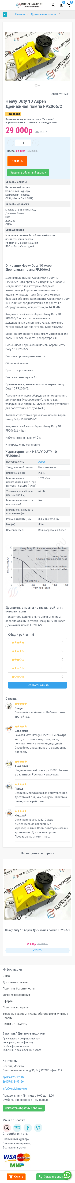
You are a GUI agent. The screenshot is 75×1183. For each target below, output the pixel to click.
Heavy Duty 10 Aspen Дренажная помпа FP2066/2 (37, 930)
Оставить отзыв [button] (38, 685)
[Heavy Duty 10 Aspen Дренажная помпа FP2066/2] (37, 894)
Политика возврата (15, 1007)
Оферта (8, 1001)
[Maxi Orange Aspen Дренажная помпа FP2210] (9, 729)
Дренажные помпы (44, 14)
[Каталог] (6, 5)
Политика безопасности (19, 988)
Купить (18, 1176)
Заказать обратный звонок (28, 172)
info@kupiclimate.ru (15, 1088)
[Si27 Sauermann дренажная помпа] (9, 706)
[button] (36, 85)
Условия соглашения (16, 994)
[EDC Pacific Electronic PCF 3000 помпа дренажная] (9, 764)
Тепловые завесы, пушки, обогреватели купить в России (35, 1016)
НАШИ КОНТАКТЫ (15, 1024)
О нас (6, 976)
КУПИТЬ (17, 161)
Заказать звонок (54, 1176)
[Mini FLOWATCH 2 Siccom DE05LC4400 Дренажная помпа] (9, 786)
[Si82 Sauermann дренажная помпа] (9, 813)
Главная (20, 14)
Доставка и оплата (15, 982)
